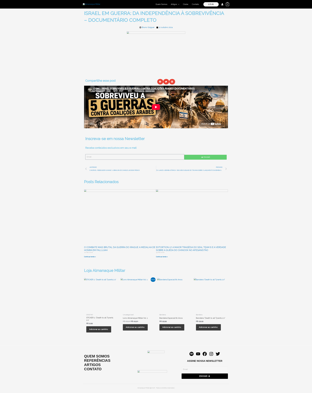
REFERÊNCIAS (97, 360)
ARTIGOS (92, 365)
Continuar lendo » (90, 257)
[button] (178, 4)
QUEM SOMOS (97, 356)
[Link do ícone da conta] (222, 4)
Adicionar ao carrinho (98, 329)
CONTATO (93, 369)
